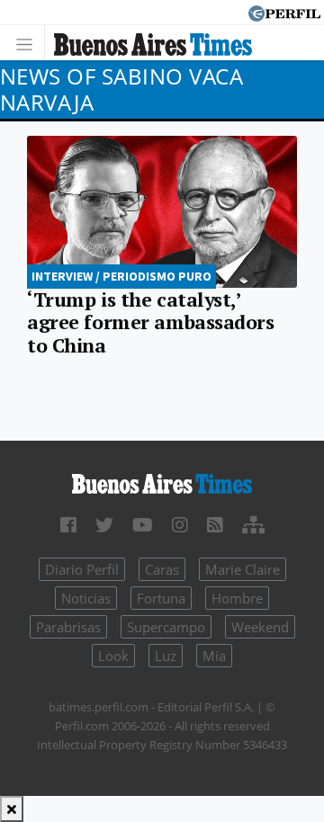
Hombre (237, 598)
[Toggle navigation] (29, 42)
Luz (165, 656)
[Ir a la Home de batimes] (162, 482)
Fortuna (161, 598)
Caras (162, 569)
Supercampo (166, 627)
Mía (214, 656)
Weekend (260, 627)
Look (113, 656)
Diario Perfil (82, 569)
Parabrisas (68, 627)
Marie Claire (242, 569)
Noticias (86, 598)
